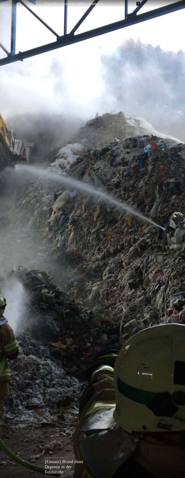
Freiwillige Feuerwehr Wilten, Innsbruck (74, 4)
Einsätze (48, 458)
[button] (138, 4)
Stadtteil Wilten (59, 458)
